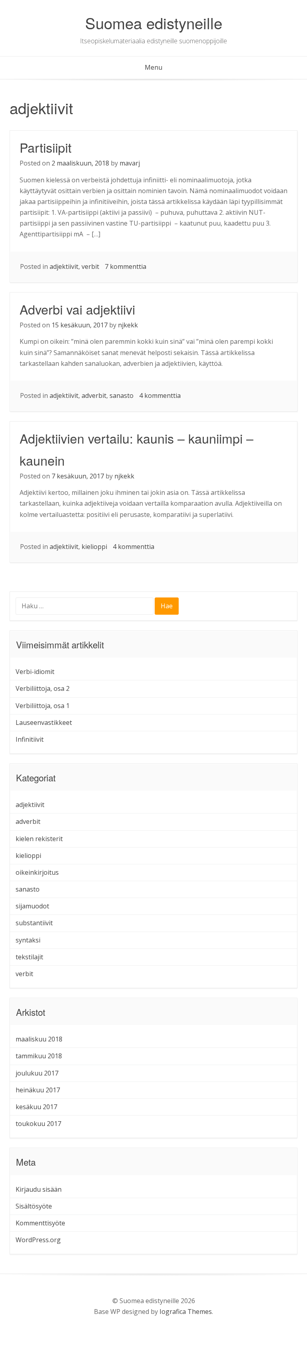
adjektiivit (64, 266)
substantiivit (34, 922)
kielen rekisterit (39, 838)
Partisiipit (46, 147)
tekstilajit (29, 956)
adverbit (94, 395)
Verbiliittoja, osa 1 (43, 705)
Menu (153, 67)
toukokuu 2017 (38, 1123)
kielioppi (94, 546)
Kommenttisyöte (40, 1223)
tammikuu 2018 (39, 1055)
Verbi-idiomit (35, 671)
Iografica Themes (185, 1311)
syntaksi (28, 940)
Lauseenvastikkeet (44, 722)
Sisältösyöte (34, 1206)
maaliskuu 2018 (39, 1039)
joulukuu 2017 (37, 1073)
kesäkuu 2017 (36, 1106)
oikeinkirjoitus (37, 872)
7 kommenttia (125, 266)
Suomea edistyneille (153, 23)
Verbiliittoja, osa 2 (43, 688)
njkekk (128, 325)
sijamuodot (32, 906)
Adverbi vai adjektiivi (77, 309)
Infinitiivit (30, 739)
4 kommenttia (160, 395)
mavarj (130, 163)
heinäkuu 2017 (38, 1090)
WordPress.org (38, 1239)
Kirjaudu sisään (39, 1189)
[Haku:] (85, 606)
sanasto (122, 395)
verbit (90, 266)
